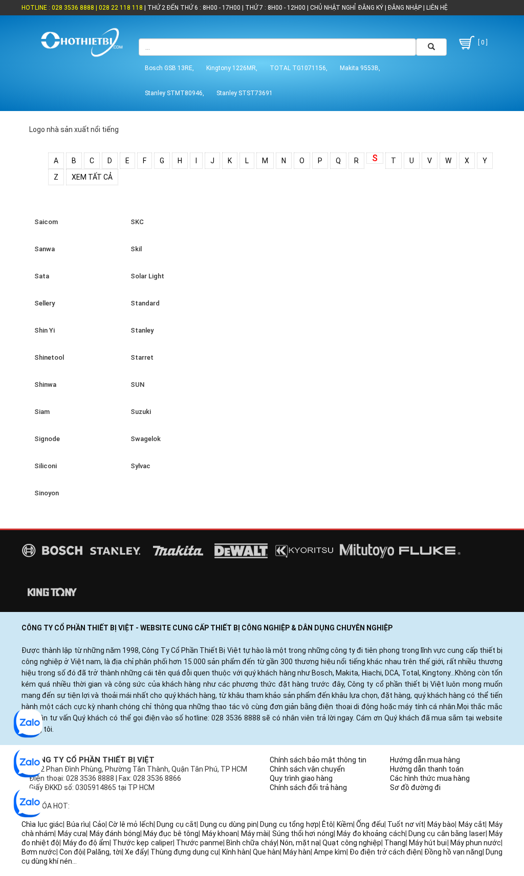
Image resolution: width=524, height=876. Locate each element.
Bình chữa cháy (251, 843)
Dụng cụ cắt (176, 824)
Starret (140, 357)
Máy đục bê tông (171, 833)
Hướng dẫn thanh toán (427, 769)
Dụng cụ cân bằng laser (447, 833)
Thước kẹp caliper (142, 843)
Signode (45, 439)
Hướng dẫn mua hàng (425, 760)
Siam (40, 411)
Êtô (327, 824)
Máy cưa (72, 833)
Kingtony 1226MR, (231, 68)
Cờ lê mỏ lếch (131, 824)
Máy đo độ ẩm (86, 843)
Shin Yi (43, 330)
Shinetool (47, 357)
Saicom (44, 222)
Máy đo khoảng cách (371, 833)
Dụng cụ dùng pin (228, 824)
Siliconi (44, 466)
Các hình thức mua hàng (430, 778)
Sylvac (138, 466)
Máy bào (441, 824)
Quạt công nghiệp (351, 843)
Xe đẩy (136, 852)
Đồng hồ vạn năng (453, 852)
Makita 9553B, (360, 68)
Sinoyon (45, 493)
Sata (40, 276)
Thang (395, 843)
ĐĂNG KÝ (370, 7)
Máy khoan (219, 833)
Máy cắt (472, 824)
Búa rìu (78, 824)
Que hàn (266, 852)
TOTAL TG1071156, (299, 68)
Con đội (71, 852)
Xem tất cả (92, 177)
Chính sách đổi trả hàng (308, 787)
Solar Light (145, 276)
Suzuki (139, 411)
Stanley (140, 330)
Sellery (43, 303)
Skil (134, 249)
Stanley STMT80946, (174, 93)
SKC (135, 222)
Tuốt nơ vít (405, 824)
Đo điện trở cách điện (385, 852)
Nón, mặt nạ (299, 843)
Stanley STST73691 (244, 93)
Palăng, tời (104, 852)
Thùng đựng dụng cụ (184, 852)
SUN (135, 384)
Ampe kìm (330, 852)
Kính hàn (236, 852)
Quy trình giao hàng (301, 778)
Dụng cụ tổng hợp (289, 824)
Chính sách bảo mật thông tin (318, 760)
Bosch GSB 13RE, (169, 68)
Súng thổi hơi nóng (303, 833)
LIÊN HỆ (436, 7)
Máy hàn (297, 852)
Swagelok (144, 439)
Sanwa (43, 249)
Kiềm (345, 824)
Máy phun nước (475, 843)
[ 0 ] (482, 42)
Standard (143, 303)
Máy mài (255, 833)
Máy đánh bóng (115, 833)
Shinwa (43, 384)
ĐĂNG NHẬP (405, 7)
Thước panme (199, 843)
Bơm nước (38, 852)
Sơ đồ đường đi (415, 787)
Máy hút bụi (428, 843)
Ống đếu (370, 824)
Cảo (99, 824)
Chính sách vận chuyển (307, 769)
